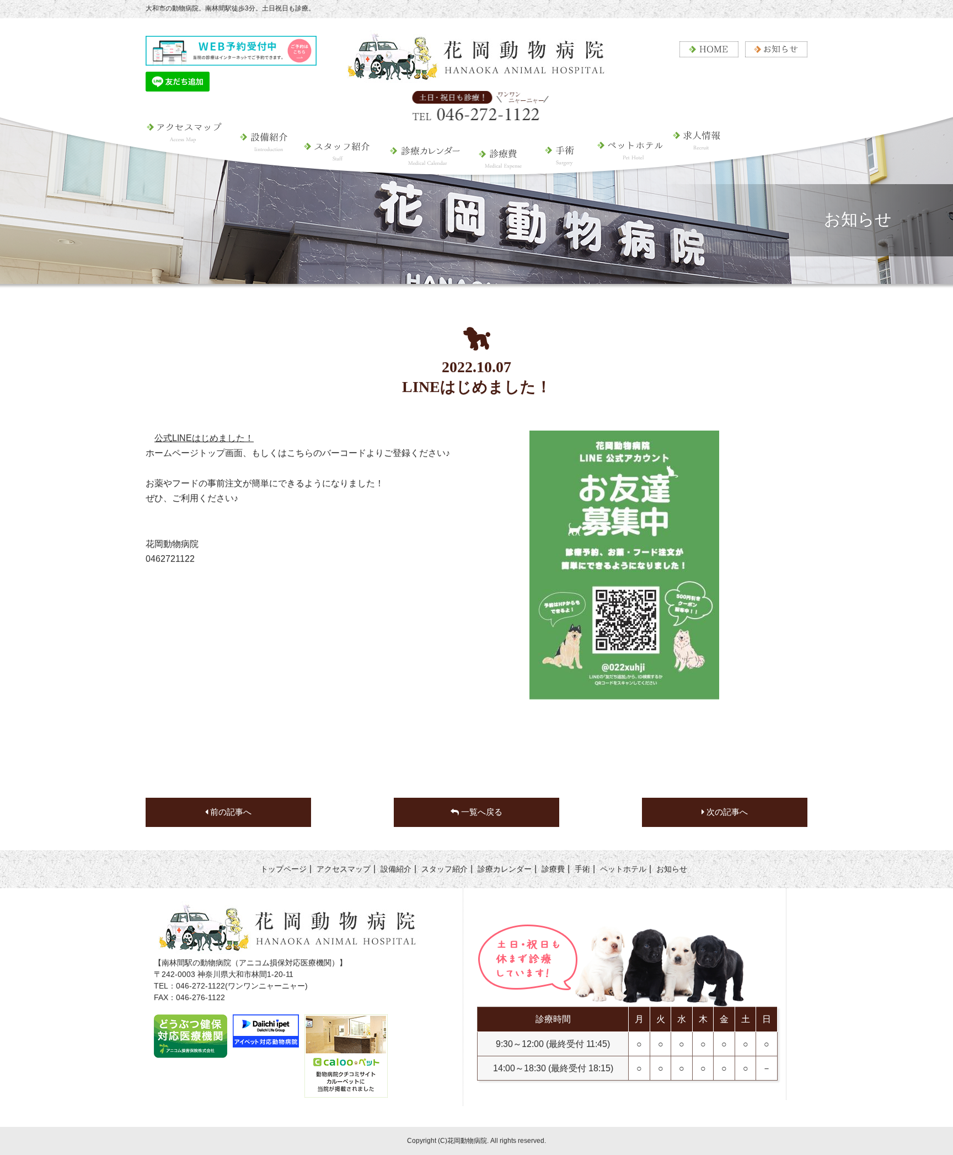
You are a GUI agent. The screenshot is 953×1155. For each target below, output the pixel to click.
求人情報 (704, 171)
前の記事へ (229, 812)
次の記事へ (726, 812)
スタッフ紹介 (338, 162)
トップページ (283, 868)
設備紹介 (265, 162)
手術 (560, 162)
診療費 (501, 162)
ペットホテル (624, 171)
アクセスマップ (189, 162)
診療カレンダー (424, 162)
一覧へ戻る (480, 812)
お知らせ (671, 868)
